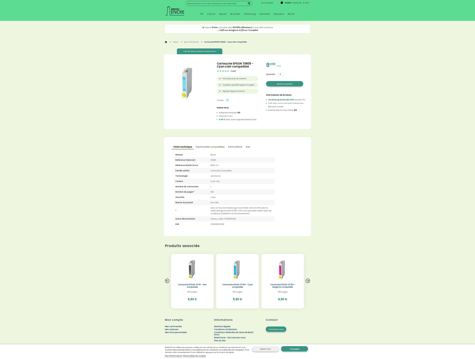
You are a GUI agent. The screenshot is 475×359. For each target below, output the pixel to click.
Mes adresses (171, 329)
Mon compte (174, 320)
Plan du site (220, 340)
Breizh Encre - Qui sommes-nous (230, 337)
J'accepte (294, 349)
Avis (248, 146)
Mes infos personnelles (176, 332)
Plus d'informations (173, 355)
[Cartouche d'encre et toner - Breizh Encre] (175, 9)
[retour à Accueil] (166, 42)
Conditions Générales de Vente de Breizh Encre (233, 333)
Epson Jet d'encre (191, 42)
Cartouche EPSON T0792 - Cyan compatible (237, 285)
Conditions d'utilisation (225, 329)
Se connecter (267, 3)
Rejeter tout (265, 349)
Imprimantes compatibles (210, 146)
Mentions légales (222, 326)
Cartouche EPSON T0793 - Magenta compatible (282, 285)
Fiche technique (183, 146)
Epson (175, 42)
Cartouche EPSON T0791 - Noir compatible (192, 285)
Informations (235, 146)
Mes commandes (173, 326)
